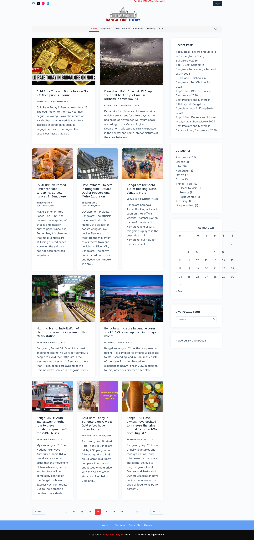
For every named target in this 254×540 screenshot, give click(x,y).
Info (161, 28)
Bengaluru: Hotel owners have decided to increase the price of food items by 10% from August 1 (142, 425)
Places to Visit (188, 188)
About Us (106, 525)
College (180, 161)
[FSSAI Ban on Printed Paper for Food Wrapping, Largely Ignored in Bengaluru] (52, 163)
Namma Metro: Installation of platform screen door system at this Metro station (62, 332)
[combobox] (193, 319)
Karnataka (138, 28)
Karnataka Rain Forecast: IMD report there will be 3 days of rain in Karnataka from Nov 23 (130, 95)
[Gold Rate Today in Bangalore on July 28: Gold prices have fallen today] (97, 396)
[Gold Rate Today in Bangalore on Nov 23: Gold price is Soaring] (63, 61)
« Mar (179, 291)
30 (121, 511)
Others (180, 174)
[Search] (215, 29)
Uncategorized (185, 205)
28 (105, 511)
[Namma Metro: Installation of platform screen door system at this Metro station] (63, 298)
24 (73, 511)
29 (113, 511)
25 (81, 511)
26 (89, 511)
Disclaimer (120, 525)
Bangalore (106, 28)
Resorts (184, 192)
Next (155, 511)
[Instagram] (43, 3)
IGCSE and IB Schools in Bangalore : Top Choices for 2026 (193, 82)
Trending (151, 28)
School (180, 179)
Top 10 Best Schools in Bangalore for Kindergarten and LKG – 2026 (196, 69)
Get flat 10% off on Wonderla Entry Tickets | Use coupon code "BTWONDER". (155, 1)
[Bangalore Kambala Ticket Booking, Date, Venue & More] (142, 163)
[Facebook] (33, 3)
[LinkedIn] (48, 3)
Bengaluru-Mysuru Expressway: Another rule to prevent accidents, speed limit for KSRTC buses (52, 425)
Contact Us (134, 525)
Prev (39, 511)
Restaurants (186, 196)
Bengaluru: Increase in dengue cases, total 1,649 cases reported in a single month (130, 332)
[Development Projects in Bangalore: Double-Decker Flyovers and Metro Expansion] (97, 163)
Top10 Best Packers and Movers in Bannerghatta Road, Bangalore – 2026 (196, 56)
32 (137, 511)
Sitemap (148, 525)
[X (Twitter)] (38, 3)
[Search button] (214, 319)
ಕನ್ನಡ (217, 3)
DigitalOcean (199, 340)
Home (94, 28)
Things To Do (120, 28)
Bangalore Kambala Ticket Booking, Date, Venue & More (142, 188)
